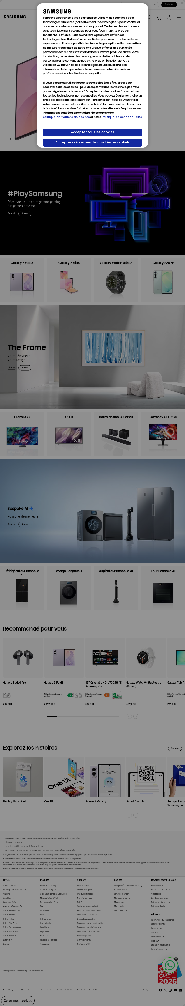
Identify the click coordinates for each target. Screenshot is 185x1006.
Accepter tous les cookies (92, 132)
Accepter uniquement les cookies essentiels (93, 142)
